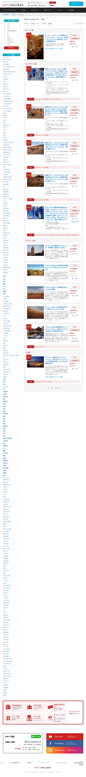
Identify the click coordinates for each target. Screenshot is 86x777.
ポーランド (6, 625)
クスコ (4, 127)
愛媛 (4, 450)
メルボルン (6, 79)
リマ (4, 130)
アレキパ (5, 140)
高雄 (4, 281)
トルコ (4, 583)
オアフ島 (5, 685)
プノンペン (6, 359)
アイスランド (6, 479)
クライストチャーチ (8, 108)
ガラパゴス (6, 189)
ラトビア (5, 637)
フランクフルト (7, 575)
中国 (4, 379)
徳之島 (4, 465)
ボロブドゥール (7, 306)
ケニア (4, 206)
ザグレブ (5, 541)
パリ (4, 610)
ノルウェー (6, 595)
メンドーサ (6, 157)
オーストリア (6, 511)
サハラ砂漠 (45, 99)
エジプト (5, 235)
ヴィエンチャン (7, 372)
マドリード (6, 553)
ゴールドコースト (7, 74)
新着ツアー (47, 10)
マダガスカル (6, 267)
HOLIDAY (13, 5)
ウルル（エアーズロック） (9, 71)
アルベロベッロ (7, 506)
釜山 (4, 289)
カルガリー (6, 678)
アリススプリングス (8, 101)
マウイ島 (5, 687)
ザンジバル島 (6, 223)
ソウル (4, 286)
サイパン (5, 692)
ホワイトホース (7, 676)
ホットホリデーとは (10, 10)
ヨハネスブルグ (7, 213)
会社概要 (76, 762)
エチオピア (6, 272)
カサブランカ (75, 234)
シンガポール (6, 313)
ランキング (34, 10)
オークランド (6, 106)
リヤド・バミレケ (47, 381)
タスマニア (6, 84)
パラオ (4, 695)
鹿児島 (4, 458)
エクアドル (6, 184)
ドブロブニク (6, 538)
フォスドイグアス (7, 179)
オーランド (6, 653)
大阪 (4, 428)
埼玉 (4, 408)
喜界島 (4, 472)
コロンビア (6, 196)
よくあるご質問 (33, 5)
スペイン (5, 551)
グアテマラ (6, 194)
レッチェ (5, 504)
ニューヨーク (6, 649)
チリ (4, 167)
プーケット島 (6, 321)
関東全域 (5, 401)
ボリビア (5, 115)
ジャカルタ (6, 301)
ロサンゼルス (6, 651)
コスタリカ (6, 191)
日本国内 (5, 391)
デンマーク (6, 570)
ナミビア (5, 262)
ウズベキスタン (7, 308)
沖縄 (4, 475)
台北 (4, 279)
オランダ (5, 519)
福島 (4, 399)
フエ (4, 343)
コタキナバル (6, 328)
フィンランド (6, 600)
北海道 (4, 394)
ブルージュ (6, 622)
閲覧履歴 (52, 5)
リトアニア (6, 639)
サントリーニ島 (7, 529)
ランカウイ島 (6, 331)
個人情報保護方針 (15, 762)
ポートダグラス (7, 94)
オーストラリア (7, 59)
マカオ (4, 376)
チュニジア (6, 255)
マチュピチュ (6, 125)
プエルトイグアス (7, 147)
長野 (4, 421)
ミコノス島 (6, 531)
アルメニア (6, 482)
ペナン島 (5, 333)
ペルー (4, 122)
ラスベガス (6, 656)
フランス (5, 607)
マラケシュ (21, 14)
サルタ (4, 159)
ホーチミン (6, 340)
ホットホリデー (6, 14)
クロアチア (6, 536)
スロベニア (6, 563)
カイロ (4, 238)
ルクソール (6, 240)
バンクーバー (6, 671)
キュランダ (6, 69)
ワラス (4, 137)
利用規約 (29, 762)
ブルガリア (6, 615)
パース (4, 81)
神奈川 (4, 406)
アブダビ (5, 203)
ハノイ (4, 338)
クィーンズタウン (7, 111)
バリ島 (4, 298)
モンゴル (5, 311)
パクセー (5, 374)
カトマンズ (6, 364)
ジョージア (6, 546)
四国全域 (5, 445)
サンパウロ (6, 182)
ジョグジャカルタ (7, 303)
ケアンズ (5, 61)
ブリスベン (6, 86)
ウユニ (4, 120)
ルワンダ (5, 265)
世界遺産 (71, 10)
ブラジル (5, 174)
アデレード (6, 89)
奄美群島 (5, 460)
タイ (4, 316)
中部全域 (5, 413)
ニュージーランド (7, 103)
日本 (4, 389)
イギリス (5, 487)
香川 (4, 448)
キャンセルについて (44, 762)
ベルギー (5, 617)
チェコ (4, 565)
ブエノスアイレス (7, 150)
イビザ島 (5, 558)
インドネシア (6, 296)
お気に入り (43, 5)
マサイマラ (6, 208)
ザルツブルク (6, 516)
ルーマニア (6, 642)
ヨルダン (5, 245)
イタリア (5, 492)
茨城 (4, 411)
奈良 (4, 436)
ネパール (5, 362)
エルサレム (6, 250)
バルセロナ (6, 556)
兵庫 (4, 433)
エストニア (6, 509)
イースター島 (6, 172)
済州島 (4, 291)
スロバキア (6, 561)
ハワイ (4, 682)
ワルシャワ (6, 627)
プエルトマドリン (7, 164)
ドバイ (4, 201)
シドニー (5, 76)
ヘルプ (1, 762)
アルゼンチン (6, 145)
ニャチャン (6, 350)
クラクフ (5, 630)
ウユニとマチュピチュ (8, 142)
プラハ (4, 568)
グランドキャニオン (8, 661)
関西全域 (5, 426)
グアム (4, 690)
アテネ (4, 526)
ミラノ (4, 496)
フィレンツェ (6, 499)
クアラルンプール (7, 326)
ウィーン (5, 514)
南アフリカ (6, 210)
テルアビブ (6, 252)
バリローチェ (6, 162)
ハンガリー (6, 598)
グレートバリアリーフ (8, 66)
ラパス (4, 118)
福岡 (4, 455)
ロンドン (5, 489)
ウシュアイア (6, 154)
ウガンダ (5, 257)
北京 (4, 381)
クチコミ (59, 10)
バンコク (5, 318)
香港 (4, 294)
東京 (4, 403)
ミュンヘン (6, 580)
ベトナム (5, 335)
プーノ (4, 135)
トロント (5, 668)
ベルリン (5, 578)
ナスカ (4, 132)
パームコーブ (6, 96)
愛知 (4, 416)
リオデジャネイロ (7, 177)
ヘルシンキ (6, 605)
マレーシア (6, 323)
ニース (4, 612)
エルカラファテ (7, 152)
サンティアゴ (6, 169)
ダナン (4, 348)
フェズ (51, 99)
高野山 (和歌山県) (7, 438)
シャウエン (57, 99)
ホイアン (5, 345)
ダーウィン (6, 91)
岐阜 (4, 423)
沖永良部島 (6, 468)
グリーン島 (6, 64)
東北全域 (5, 396)
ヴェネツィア (6, 501)
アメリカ (5, 646)
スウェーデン (6, 548)
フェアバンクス (7, 663)
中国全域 (5, 440)
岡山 (4, 443)
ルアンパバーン (7, 369)
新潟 (4, 418)
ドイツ (4, 573)
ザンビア (5, 218)
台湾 (4, 276)
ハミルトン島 (6, 98)
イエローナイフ (7, 673)
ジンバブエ (6, 260)
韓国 (4, 284)
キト (4, 187)
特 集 (23, 10)
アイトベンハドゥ (59, 234)
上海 (4, 384)
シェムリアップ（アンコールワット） (11, 356)
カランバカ (6, 533)
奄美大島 (5, 463)
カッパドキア (6, 588)
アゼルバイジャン (7, 484)
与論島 (4, 470)
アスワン (5, 242)
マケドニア (6, 634)
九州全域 (5, 453)
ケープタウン (6, 215)
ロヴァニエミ (6, 602)
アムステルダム (7, 521)
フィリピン (6, 386)
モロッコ (14, 14)
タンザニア (6, 220)
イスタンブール (7, 585)
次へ (56, 388)
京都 (4, 431)
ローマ (4, 494)
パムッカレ (6, 590)
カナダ (4, 666)
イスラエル (6, 247)
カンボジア (6, 353)
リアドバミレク (40, 346)
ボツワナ (5, 270)
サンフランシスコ (7, 658)
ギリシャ (5, 524)
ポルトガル (6, 632)
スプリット (6, 543)
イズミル (5, 593)
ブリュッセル (6, 620)
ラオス (4, 367)
